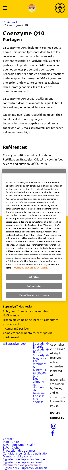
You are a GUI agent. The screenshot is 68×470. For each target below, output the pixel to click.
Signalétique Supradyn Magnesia (25, 468)
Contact (8, 439)
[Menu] (5, 8)
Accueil (12, 22)
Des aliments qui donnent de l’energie (39, 386)
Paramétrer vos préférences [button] (22, 465)
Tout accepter (34, 285)
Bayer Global (11, 448)
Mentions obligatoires (18, 456)
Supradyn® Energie (41, 345)
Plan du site (11, 442)
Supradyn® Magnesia (41, 356)
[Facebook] (53, 435)
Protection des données (19, 451)
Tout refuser (34, 276)
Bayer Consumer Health (19, 445)
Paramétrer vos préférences (34, 294)
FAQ (35, 361)
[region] (34, 235)
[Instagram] (53, 428)
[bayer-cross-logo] (60, 8)
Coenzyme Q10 (40, 374)
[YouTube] (62, 428)
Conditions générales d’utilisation (26, 453)
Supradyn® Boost (41, 350)
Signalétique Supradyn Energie (24, 459)
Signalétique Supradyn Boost (22, 462)
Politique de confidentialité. (30, 267)
